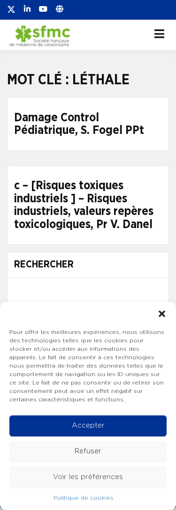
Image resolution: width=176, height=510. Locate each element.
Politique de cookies (84, 498)
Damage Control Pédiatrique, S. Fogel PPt (79, 124)
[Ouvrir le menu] (159, 33)
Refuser (88, 451)
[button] (162, 313)
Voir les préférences (88, 476)
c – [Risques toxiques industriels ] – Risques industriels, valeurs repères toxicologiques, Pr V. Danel (83, 205)
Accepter (88, 425)
